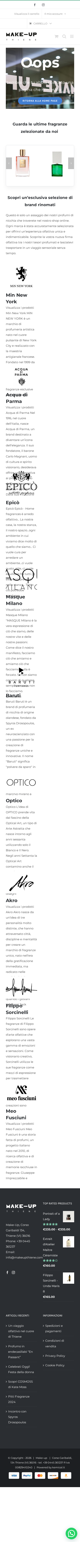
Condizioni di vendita (54, 1343)
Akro (11, 900)
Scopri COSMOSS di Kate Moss (20, 1384)
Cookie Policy (54, 1365)
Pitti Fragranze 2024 (19, 1399)
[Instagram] (13, 1272)
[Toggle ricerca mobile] (64, 36)
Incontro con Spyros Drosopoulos (17, 1417)
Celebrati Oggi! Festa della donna (21, 1369)
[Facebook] (7, 1272)
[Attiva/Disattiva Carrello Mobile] (56, 36)
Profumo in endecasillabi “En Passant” (20, 1351)
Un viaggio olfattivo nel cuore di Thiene (21, 1331)
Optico (14, 800)
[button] (9, 163)
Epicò (12, 502)
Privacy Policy (55, 1356)
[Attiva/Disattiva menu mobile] (72, 36)
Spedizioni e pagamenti (54, 1328)
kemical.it (58, 1467)
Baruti (13, 695)
